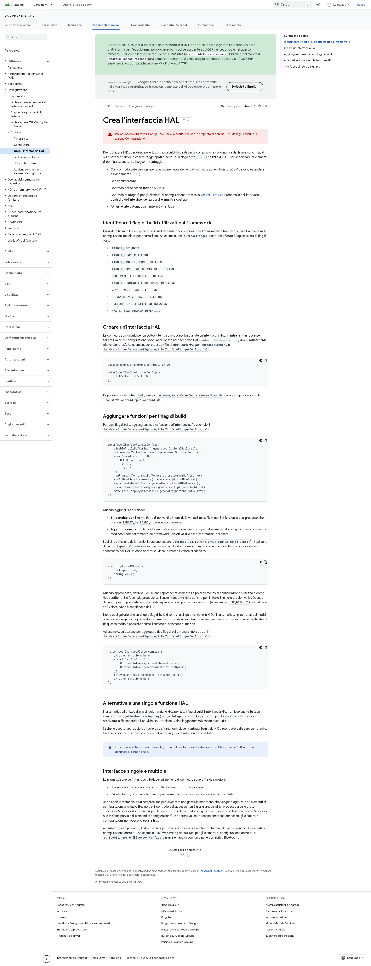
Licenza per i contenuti (212, 871)
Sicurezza (75, 25)
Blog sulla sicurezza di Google (179, 923)
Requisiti (62, 911)
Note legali (115, 957)
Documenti (40, 4)
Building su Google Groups (177, 935)
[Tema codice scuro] (261, 360)
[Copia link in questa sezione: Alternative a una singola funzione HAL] (192, 703)
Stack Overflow (275, 929)
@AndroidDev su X (172, 911)
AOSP (106, 106)
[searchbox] (26, 37)
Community (98, 957)
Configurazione (135, 138)
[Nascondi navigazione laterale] (46, 959)
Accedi (362, 4)
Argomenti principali (106, 25)
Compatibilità (140, 25)
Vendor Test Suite (213, 195)
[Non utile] (265, 106)
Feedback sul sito (163, 957)
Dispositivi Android (173, 25)
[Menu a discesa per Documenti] (53, 4)
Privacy (144, 957)
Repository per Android (71, 905)
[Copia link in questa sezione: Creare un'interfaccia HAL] (164, 327)
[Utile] (259, 106)
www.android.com (277, 917)
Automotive (206, 25)
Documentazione (19, 15)
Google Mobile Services (280, 923)
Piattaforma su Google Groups (180, 929)
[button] (23, 61)
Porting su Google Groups (177, 942)
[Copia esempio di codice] (265, 360)
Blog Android (169, 917)
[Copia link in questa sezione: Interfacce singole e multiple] (170, 771)
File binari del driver (68, 935)
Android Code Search (77, 4)
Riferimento (233, 25)
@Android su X (170, 905)
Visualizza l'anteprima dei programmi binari (83, 923)
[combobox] (292, 4)
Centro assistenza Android (282, 905)
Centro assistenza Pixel (280, 911)
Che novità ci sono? (18, 25)
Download (63, 917)
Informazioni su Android (72, 957)
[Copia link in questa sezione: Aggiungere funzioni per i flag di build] (190, 416)
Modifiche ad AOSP (172, 63)
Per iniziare (49, 25)
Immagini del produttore (72, 929)
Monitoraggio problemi (280, 935)
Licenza (131, 957)
